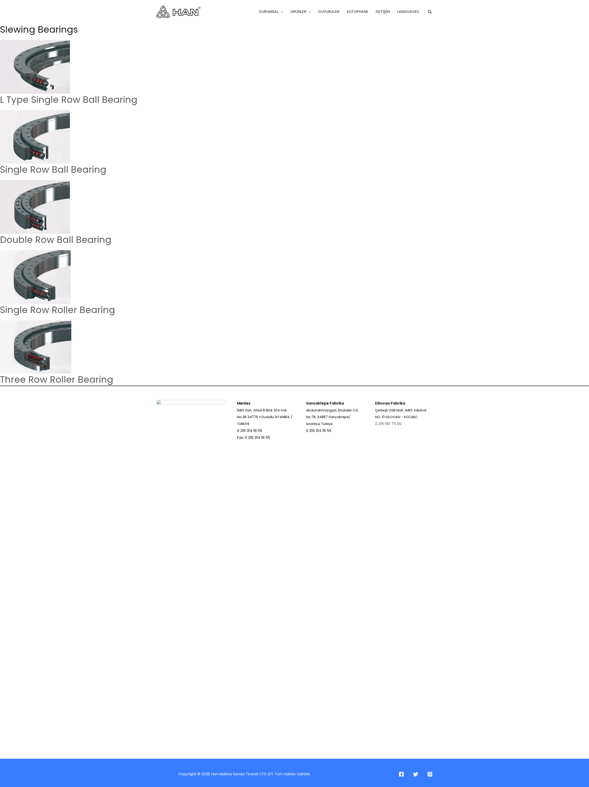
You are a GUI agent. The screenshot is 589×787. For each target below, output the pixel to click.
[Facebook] (401, 774)
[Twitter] (415, 774)
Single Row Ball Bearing (53, 169)
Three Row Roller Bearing (56, 379)
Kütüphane (357, 11)
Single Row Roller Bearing (57, 309)
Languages (408, 11)
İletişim (383, 11)
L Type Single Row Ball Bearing (68, 99)
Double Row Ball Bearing (55, 239)
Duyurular (328, 11)
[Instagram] (430, 774)
